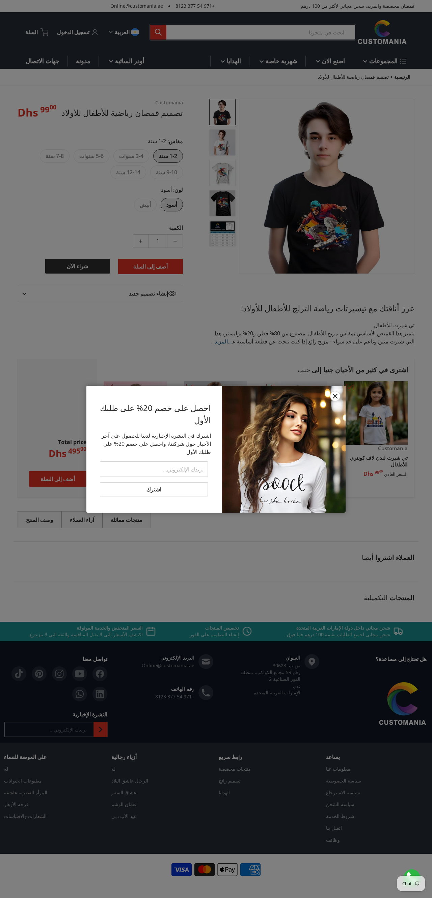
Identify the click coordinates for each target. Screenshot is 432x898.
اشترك (153, 489)
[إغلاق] (335, 396)
